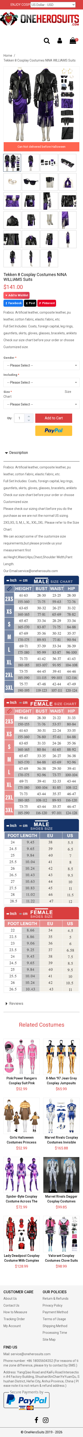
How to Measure (15, 1312)
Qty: (9, 418)
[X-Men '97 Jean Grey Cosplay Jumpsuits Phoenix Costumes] (61, 1057)
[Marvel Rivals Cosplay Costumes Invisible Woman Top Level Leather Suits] (61, 1116)
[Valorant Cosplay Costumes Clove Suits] (61, 1234)
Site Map (49, 1339)
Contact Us (11, 1305)
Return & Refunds (55, 1298)
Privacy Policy (52, 1305)
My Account (12, 1326)
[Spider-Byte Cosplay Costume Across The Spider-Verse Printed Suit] (21, 1175)
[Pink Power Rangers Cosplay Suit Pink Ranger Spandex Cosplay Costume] (21, 1057)
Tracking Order (14, 1319)
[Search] (46, 42)
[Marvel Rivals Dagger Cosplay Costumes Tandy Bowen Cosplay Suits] (61, 1175)
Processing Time (55, 1332)
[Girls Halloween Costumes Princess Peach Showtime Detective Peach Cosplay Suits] (21, 1116)
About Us (10, 1298)
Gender (9, 357)
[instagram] (45, 1421)
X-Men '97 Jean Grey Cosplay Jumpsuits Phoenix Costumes (61, 1083)
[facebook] (36, 1421)
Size (6, 392)
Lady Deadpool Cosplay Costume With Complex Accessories (21, 1260)
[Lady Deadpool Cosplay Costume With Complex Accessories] (21, 1234)
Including (10, 374)
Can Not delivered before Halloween (41, 146)
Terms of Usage (54, 1319)
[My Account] (59, 42)
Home (7, 55)
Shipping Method (55, 1326)
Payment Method (55, 1312)
